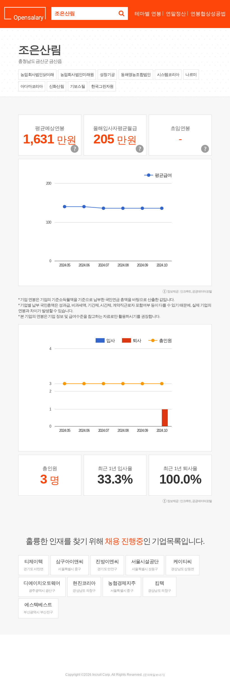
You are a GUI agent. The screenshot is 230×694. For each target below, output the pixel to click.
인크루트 (185, 291)
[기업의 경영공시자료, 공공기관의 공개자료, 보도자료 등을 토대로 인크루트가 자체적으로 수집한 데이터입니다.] (205, 149)
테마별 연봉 (148, 14)
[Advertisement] (115, 652)
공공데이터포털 (202, 291)
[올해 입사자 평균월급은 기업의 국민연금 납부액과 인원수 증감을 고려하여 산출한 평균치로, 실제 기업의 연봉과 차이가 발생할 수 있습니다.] (140, 149)
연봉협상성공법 (208, 14)
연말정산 (176, 14)
